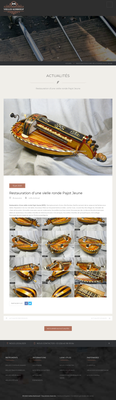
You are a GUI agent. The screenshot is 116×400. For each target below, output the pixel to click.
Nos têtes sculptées (41, 370)
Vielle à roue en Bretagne (98, 370)
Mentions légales (67, 370)
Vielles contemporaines (15, 365)
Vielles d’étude (11, 380)
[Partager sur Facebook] (26, 303)
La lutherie (37, 365)
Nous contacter (67, 365)
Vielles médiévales (13, 375)
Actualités (37, 375)
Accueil (68, 63)
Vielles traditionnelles (15, 370)
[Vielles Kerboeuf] (14, 8)
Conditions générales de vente (70, 376)
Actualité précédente (18, 318)
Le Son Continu (93, 375)
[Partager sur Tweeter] (30, 303)
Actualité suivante (99, 318)
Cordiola (91, 365)
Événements (38, 380)
